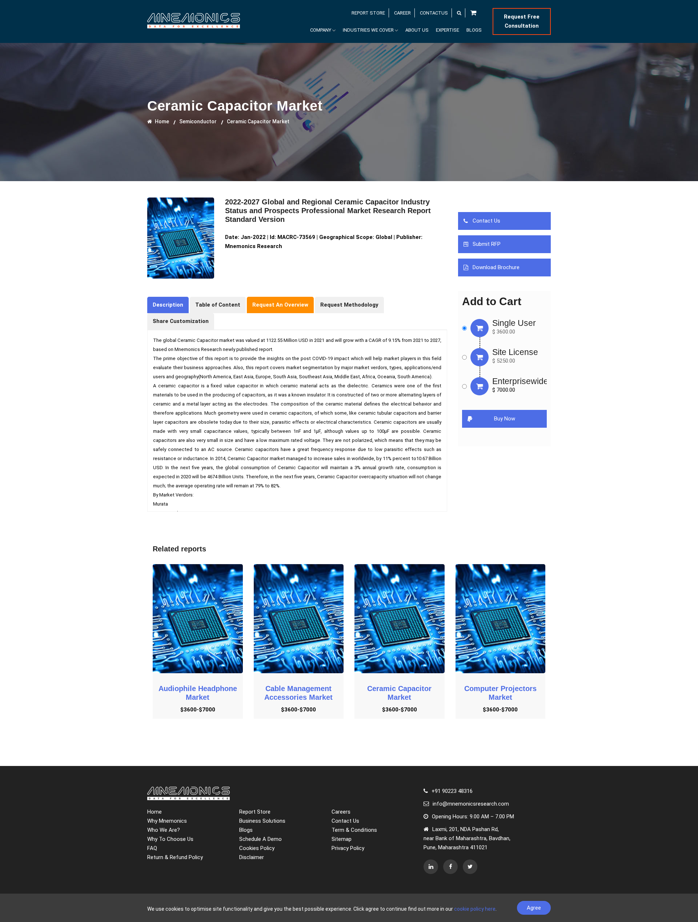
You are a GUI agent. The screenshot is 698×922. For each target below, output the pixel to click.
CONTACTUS (434, 13)
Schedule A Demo (260, 839)
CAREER (402, 13)
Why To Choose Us (170, 839)
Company (320, 30)
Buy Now (504, 418)
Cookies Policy (256, 848)
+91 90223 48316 (452, 791)
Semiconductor (198, 121)
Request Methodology (349, 305)
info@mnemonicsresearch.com (471, 804)
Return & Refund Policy (175, 857)
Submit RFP (487, 244)
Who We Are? (163, 830)
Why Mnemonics (167, 821)
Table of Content (217, 305)
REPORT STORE (368, 13)
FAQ (152, 848)
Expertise (447, 30)
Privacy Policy (348, 848)
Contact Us (486, 220)
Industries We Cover (368, 30)
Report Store (254, 812)
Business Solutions (262, 821)
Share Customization (181, 321)
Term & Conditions (354, 830)
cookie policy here (475, 909)
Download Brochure (496, 267)
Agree (534, 908)
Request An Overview (280, 305)
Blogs (474, 30)
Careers (341, 812)
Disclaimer (251, 857)
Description (168, 305)
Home (161, 121)
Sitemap (342, 839)
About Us (417, 30)
